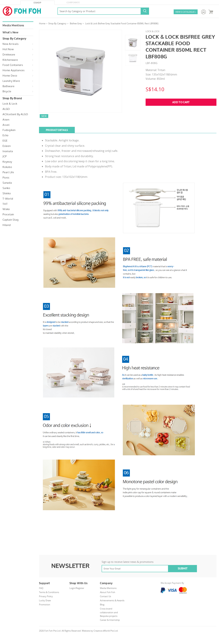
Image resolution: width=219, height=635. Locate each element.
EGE (5, 140)
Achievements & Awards (112, 600)
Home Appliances (14, 70)
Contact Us (105, 596)
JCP (5, 156)
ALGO (6, 109)
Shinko (7, 193)
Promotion (44, 604)
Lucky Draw (45, 600)
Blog (102, 604)
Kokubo (7, 167)
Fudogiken (9, 130)
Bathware (8, 86)
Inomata (8, 151)
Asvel (6, 125)
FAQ (41, 588)
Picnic (6, 177)
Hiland (7, 225)
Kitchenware (10, 59)
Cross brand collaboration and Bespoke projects (109, 612)
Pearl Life (8, 172)
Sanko (6, 188)
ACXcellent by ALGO (15, 114)
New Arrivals (11, 44)
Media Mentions (13, 25)
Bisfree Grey (76, 23)
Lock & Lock (10, 103)
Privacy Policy (46, 596)
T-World (8, 198)
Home (42, 23)
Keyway (7, 161)
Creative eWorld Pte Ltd (106, 630)
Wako (6, 209)
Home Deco (10, 75)
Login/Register (76, 588)
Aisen (6, 119)
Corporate (73, 2)
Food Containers (13, 65)
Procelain (8, 214)
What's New (10, 32)
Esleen (7, 146)
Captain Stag (11, 219)
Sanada (7, 182)
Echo (6, 135)
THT (5, 204)
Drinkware (9, 54)
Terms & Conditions (49, 592)
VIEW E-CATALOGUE (185, 11)
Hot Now (8, 49)
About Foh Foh (107, 592)
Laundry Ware (11, 81)
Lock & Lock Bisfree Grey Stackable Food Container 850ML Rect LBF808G (121, 23)
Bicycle (7, 91)
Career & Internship (110, 619)
